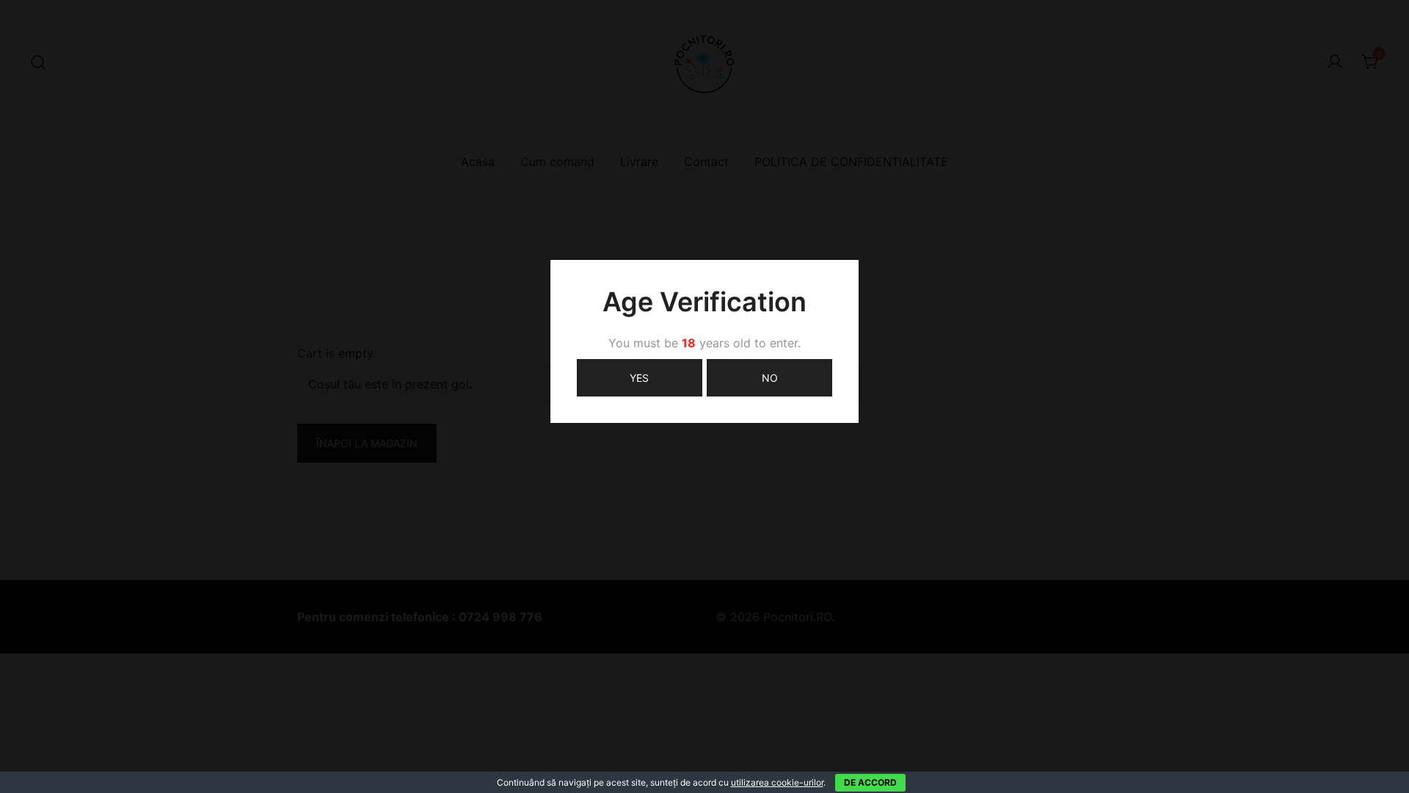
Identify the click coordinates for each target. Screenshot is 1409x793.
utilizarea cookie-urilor (777, 782)
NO (770, 378)
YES (639, 378)
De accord (870, 782)
